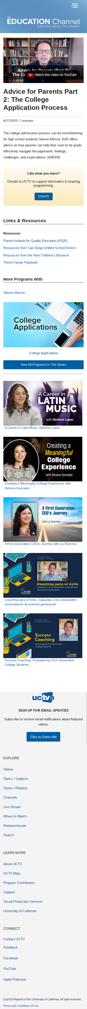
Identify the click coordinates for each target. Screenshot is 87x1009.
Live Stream (12, 807)
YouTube (9, 969)
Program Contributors (19, 883)
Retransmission (14, 826)
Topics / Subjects (15, 779)
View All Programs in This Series (43, 364)
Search (8, 835)
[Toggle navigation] (74, 6)
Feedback (10, 947)
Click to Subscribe (43, 737)
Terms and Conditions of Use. (21, 1005)
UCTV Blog (11, 873)
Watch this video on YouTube (52, 76)
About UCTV (12, 864)
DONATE (43, 196)
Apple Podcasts (14, 979)
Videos (8, 769)
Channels (10, 797)
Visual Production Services (23, 901)
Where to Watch (15, 816)
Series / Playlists (15, 788)
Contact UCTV (14, 939)
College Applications (43, 353)
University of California (19, 911)
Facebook (10, 958)
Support (9, 892)
